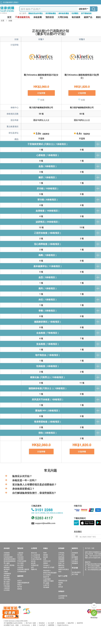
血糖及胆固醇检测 (23, 582)
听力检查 (7, 584)
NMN (45, 553)
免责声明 (80, 623)
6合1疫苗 (20, 565)
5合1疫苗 (20, 563)
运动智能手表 (62, 596)
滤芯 (32, 567)
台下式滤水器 (35, 557)
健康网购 (51, 625)
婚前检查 (7, 567)
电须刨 (60, 582)
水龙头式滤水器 (36, 559)
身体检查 (75, 553)
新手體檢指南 (86, 13)
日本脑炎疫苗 (21, 571)
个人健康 (75, 559)
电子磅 (19, 587)
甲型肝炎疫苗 (21, 561)
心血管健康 (47, 579)
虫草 (44, 559)
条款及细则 (61, 623)
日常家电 (61, 553)
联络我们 (42, 623)
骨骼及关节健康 (48, 581)
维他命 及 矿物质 (48, 567)
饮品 (59, 571)
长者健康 (61, 561)
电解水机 (34, 569)
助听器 (19, 589)
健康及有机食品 (63, 569)
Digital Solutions (62, 625)
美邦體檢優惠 (50, 13)
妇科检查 (7, 555)
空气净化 (61, 555)
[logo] (7, 13)
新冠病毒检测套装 (10, 561)
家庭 (34, 625)
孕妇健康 (46, 587)
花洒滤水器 (34, 565)
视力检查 (7, 582)
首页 (9, 17)
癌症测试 (7, 575)
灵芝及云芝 (47, 561)
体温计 (19, 584)
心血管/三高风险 (9, 565)
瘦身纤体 (46, 577)
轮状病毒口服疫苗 (23, 569)
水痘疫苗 (20, 567)
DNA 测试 (7, 580)
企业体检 (7, 590)
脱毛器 (60, 587)
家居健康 (75, 557)
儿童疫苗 (20, 553)
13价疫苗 (20, 559)
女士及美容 (47, 575)
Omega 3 (46, 565)
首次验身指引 (76, 572)
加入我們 (51, 623)
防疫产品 (61, 563)
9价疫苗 (20, 555)
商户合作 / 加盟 (31, 623)
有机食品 (75, 561)
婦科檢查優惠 (64, 13)
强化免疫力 (47, 570)
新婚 (17, 625)
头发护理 (46, 585)
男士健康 (7, 563)
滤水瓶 (33, 563)
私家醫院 (75, 13)
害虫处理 (61, 567)
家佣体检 (7, 578)
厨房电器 (61, 557)
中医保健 (7, 586)
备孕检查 (7, 569)
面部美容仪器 (62, 580)
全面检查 (7, 553)
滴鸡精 (45, 555)
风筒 (59, 584)
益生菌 (45, 557)
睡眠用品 (61, 565)
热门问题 (75, 574)
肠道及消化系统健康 (50, 572)
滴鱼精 (45, 563)
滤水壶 (33, 561)
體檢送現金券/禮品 (35, 13)
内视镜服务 (7, 573)
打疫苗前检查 (8, 557)
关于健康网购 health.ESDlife (13, 623)
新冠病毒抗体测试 (10, 559)
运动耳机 (61, 598)
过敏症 (6, 571)
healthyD (42, 625)
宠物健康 (61, 559)
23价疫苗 (20, 557)
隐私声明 (71, 623)
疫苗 (73, 555)
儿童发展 (7, 588)
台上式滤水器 (35, 555)
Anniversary (26, 625)
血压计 (19, 580)
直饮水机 (34, 553)
